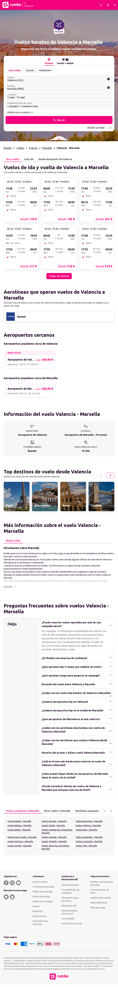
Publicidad (37, 911)
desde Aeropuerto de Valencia (55, 159)
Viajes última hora (98, 902)
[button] (10, 586)
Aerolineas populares (87, 810)
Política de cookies (41, 896)
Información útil (68, 906)
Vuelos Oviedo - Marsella (19, 846)
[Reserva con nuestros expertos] (100, 5)
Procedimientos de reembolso (70, 891)
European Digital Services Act (69, 912)
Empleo (36, 906)
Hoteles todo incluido (100, 898)
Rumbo (8, 148)
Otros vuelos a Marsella (57, 810)
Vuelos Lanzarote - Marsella (89, 841)
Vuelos (20, 148)
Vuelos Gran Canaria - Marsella (22, 837)
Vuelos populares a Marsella (22, 810)
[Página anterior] (101, 475)
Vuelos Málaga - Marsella (19, 825)
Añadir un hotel (95, 127)
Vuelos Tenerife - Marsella (54, 841)
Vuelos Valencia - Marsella (88, 825)
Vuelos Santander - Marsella (89, 837)
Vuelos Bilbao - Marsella (19, 830)
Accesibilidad (67, 918)
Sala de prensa (40, 916)
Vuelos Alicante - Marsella (54, 821)
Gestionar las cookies (43, 901)
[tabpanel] (59, 220)
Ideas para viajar (97, 907)
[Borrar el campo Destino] (108, 87)
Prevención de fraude (71, 923)
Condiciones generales (44, 887)
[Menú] (115, 5)
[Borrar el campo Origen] (108, 79)
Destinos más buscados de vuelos (101, 883)
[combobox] (59, 79)
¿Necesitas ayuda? (70, 885)
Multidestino (45, 70)
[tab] (48, 61)
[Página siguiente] (110, 475)
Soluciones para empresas (40, 922)
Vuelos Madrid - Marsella (19, 821)
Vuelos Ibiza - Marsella (86, 830)
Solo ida (30, 70)
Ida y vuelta (15, 70)
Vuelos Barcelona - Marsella (89, 821)
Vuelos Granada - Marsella (54, 837)
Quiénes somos (40, 882)
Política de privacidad (43, 891)
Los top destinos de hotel (99, 891)
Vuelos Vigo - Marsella (86, 846)
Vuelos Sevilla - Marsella (53, 825)
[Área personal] (108, 4)
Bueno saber (13, 540)
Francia (33, 148)
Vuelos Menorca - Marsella (20, 841)
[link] (21, 200)
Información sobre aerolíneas (70, 899)
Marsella (47, 148)
